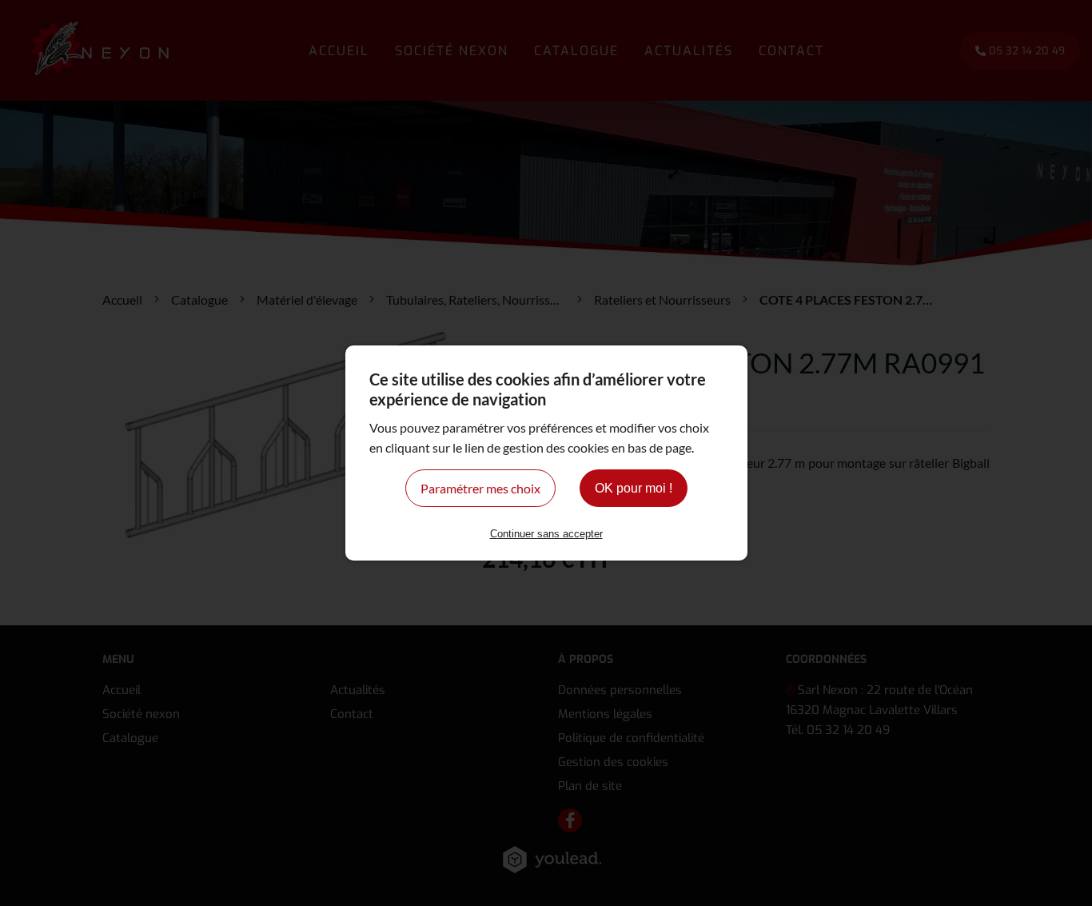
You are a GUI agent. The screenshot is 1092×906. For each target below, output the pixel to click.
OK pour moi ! (633, 488)
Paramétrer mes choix (480, 488)
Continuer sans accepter (546, 534)
